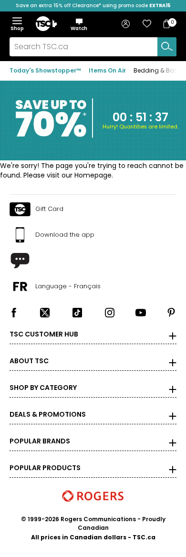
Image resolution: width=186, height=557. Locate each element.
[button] (79, 24)
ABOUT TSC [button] (29, 361)
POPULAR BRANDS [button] (40, 441)
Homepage (93, 175)
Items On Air (107, 70)
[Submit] (166, 46)
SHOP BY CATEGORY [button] (43, 387)
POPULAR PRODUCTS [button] (45, 468)
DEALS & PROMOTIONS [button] (48, 414)
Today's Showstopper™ (45, 70)
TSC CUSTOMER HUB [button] (44, 334)
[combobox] (93, 46)
